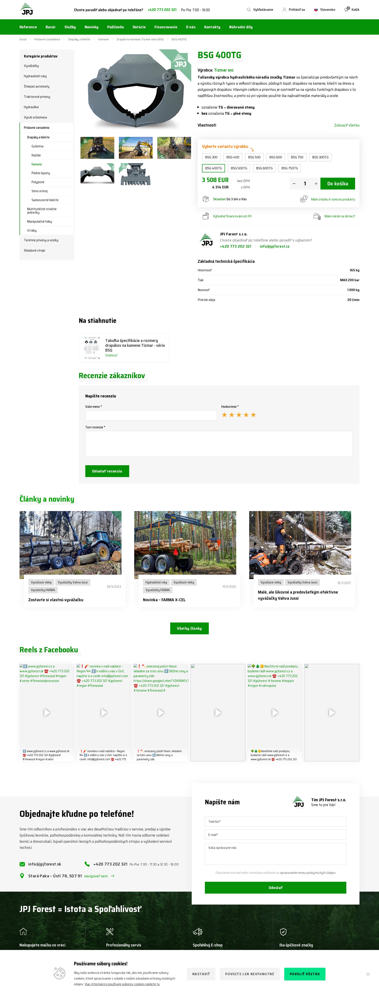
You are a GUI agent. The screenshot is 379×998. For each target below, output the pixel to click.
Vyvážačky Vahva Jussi (73, 582)
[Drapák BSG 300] (174, 148)
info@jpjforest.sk (44, 864)
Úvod (23, 39)
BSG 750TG (289, 168)
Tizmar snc (224, 69)
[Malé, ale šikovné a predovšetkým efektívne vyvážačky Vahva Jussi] (304, 545)
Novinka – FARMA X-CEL (164, 600)
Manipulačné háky (39, 221)
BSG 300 (211, 157)
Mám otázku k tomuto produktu (333, 199)
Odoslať (276, 888)
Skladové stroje (34, 250)
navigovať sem (96, 876)
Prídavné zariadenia (47, 39)
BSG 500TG (239, 168)
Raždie (36, 155)
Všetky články (189, 628)
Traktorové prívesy (37, 96)
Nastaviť (201, 974)
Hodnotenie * (230, 406)
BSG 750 (297, 157)
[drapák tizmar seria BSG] (97, 174)
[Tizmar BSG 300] (136, 148)
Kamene (103, 39)
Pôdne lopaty (41, 173)
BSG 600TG (264, 168)
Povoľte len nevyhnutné (249, 974)
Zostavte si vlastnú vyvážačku (55, 600)
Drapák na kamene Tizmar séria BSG (140, 39)
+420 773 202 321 (162, 9)
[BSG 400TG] (135, 90)
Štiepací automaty (36, 86)
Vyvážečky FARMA (43, 590)
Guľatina (37, 146)
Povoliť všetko (305, 974)
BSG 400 (232, 157)
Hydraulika (31, 107)
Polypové (38, 182)
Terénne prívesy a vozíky (41, 240)
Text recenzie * (95, 427)
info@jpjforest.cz (275, 246)
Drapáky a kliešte (79, 39)
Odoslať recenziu (107, 471)
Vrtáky (32, 230)
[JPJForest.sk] (26, 10)
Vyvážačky (31, 65)
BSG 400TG (213, 168)
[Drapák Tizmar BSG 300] (97, 148)
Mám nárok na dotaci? (339, 216)
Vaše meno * (93, 406)
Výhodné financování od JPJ (232, 216)
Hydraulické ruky (35, 76)
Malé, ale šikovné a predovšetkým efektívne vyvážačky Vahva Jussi (298, 595)
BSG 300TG (320, 157)
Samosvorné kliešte (45, 200)
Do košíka (337, 184)
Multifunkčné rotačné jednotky (42, 210)
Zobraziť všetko (346, 125)
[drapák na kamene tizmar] (136, 174)
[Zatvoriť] (368, 974)
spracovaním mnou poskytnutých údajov (308, 872)
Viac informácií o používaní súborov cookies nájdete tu (122, 984)
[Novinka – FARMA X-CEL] (189, 545)
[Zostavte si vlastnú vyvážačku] (75, 545)
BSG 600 (275, 157)
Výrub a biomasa (35, 117)
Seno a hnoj (40, 191)
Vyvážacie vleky (41, 582)
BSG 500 (254, 157)
